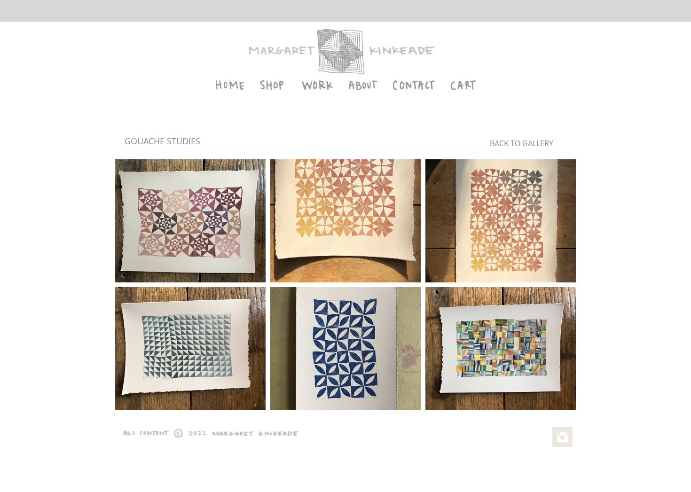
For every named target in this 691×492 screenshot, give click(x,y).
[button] (190, 220)
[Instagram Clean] (562, 437)
